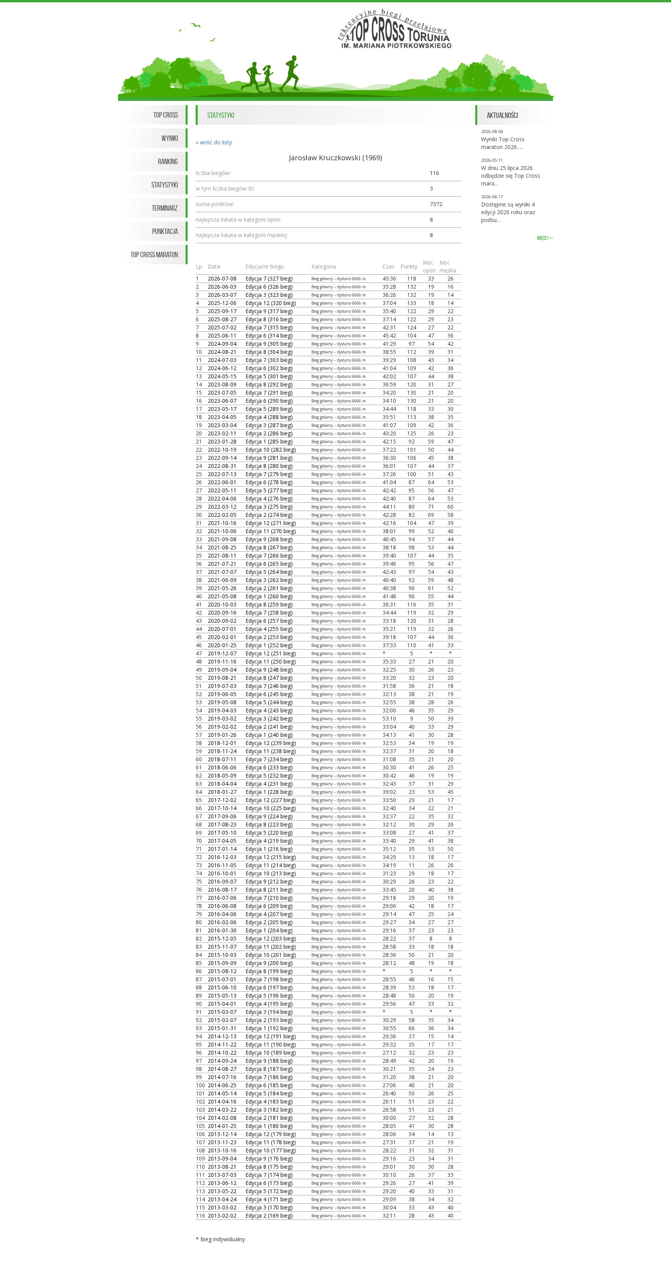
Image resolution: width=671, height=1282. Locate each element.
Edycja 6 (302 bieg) (269, 368)
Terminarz (165, 208)
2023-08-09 (222, 384)
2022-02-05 (222, 514)
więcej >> (545, 238)
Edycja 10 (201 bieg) (270, 954)
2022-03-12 (222, 506)
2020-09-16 (222, 612)
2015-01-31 (222, 1028)
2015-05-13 (222, 995)
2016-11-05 (222, 865)
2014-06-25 (222, 1085)
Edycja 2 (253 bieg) (269, 637)
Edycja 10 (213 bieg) (270, 873)
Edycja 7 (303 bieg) (269, 360)
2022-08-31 (222, 465)
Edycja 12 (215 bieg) (270, 857)
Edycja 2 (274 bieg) (269, 514)
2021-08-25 (222, 547)
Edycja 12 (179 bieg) (270, 1134)
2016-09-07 (222, 881)
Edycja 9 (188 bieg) (269, 1060)
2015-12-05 (222, 938)
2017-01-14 (222, 848)
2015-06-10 (222, 987)
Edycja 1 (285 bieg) (269, 441)
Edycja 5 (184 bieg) (269, 1093)
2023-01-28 (222, 441)
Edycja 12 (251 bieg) (270, 653)
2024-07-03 (222, 360)
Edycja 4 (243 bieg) (269, 710)
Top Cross (165, 115)
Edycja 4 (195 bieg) (269, 1003)
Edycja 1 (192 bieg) (269, 1028)
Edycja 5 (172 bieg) (269, 1191)
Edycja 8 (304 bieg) (269, 351)
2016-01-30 (222, 930)
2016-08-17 (222, 889)
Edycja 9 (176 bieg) (269, 1158)
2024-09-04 (222, 343)
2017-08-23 (222, 824)
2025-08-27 (222, 319)
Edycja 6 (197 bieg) (269, 987)
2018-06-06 (222, 767)
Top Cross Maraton (154, 254)
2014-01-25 (222, 1126)
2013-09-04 (222, 1158)
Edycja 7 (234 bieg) (269, 759)
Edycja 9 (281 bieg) (269, 457)
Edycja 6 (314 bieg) (269, 335)
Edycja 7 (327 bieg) (269, 278)
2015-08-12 (222, 971)
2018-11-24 (222, 751)
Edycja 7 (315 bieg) (269, 327)
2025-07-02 (222, 327)
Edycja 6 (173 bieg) (269, 1183)
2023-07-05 (222, 392)
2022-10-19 (222, 449)
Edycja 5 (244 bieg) (269, 702)
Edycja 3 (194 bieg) (269, 1011)
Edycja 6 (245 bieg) (269, 694)
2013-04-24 (222, 1199)
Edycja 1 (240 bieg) (269, 734)
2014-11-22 (222, 1044)
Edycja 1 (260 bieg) (269, 596)
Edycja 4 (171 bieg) (269, 1199)
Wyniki (170, 138)
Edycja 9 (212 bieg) (269, 881)
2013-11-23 (222, 1142)
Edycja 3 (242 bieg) (269, 718)
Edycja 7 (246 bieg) (269, 686)
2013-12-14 (222, 1134)
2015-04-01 (222, 1003)
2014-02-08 (222, 1117)
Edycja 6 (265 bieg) (269, 563)
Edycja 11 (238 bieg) (270, 751)
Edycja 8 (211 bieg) (269, 889)
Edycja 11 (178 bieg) (270, 1142)
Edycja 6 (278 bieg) (269, 482)
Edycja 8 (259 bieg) (269, 604)
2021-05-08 (222, 596)
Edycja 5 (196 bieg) (269, 995)
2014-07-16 (222, 1077)
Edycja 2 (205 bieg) (269, 922)
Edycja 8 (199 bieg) (269, 971)
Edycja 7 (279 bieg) (269, 474)
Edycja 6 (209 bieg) (269, 906)
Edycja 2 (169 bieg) (269, 1215)
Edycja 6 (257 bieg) (269, 620)
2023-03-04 (222, 425)
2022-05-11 (222, 490)
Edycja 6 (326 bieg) (269, 286)
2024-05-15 (222, 376)
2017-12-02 (222, 800)
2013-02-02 (222, 1215)
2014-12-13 (222, 1036)
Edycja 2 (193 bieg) (269, 1020)
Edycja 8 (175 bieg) (269, 1166)
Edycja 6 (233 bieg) (269, 767)
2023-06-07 (222, 400)
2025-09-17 (222, 311)
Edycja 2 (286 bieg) (269, 433)
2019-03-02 (222, 718)
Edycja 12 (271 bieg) (270, 523)
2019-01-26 (222, 734)
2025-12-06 (222, 303)
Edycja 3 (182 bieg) (269, 1109)
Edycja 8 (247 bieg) (269, 677)
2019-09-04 (222, 669)
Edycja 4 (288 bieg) (269, 417)
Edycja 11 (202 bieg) (270, 946)
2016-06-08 (222, 906)
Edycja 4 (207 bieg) (269, 914)
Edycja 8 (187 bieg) (269, 1068)
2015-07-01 (222, 979)
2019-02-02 (222, 726)
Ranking (168, 161)
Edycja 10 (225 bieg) (270, 808)
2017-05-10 (222, 832)
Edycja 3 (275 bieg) (269, 506)
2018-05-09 (222, 775)
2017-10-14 (222, 808)
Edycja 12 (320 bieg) (270, 303)
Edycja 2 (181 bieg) (269, 1117)
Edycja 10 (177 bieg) (270, 1150)
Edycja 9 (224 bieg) (269, 816)
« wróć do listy (214, 142)
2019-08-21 (222, 677)
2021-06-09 (222, 580)
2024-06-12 (222, 368)
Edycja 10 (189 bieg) (270, 1052)
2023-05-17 (222, 408)
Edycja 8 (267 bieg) (269, 547)
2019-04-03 (222, 710)
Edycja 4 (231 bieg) (269, 783)
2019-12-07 (222, 653)
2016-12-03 (222, 857)
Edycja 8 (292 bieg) (269, 384)
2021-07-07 (222, 571)
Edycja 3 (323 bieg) (269, 294)
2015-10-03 (222, 954)
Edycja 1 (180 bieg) (269, 1126)
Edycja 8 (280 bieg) (269, 465)
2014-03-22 (222, 1109)
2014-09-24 (222, 1060)
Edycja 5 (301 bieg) (269, 376)
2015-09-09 (222, 963)
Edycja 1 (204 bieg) (269, 930)
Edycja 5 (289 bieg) (269, 408)
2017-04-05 (222, 840)
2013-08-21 (222, 1166)
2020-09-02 (222, 620)
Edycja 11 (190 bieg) (270, 1044)
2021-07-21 (222, 563)
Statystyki (164, 184)
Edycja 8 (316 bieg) (269, 319)
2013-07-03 (222, 1174)
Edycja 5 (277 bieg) (269, 490)
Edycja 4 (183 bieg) (269, 1101)
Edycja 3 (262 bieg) (269, 580)
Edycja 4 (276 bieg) (269, 498)
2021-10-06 (222, 531)
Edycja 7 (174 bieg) (269, 1174)
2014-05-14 (222, 1093)
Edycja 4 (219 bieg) (269, 840)
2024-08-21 (222, 351)
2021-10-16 (222, 523)
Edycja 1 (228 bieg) (269, 791)
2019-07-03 (222, 686)
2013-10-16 (222, 1150)
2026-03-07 (222, 294)
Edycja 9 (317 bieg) (269, 311)
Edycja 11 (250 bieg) (270, 661)
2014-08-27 (222, 1068)
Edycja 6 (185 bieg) (269, 1085)
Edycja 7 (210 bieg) (269, 897)
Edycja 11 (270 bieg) (270, 531)
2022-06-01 (222, 482)
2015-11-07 (222, 946)
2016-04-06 (222, 914)
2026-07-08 (222, 278)
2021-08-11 (222, 555)
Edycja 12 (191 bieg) (270, 1036)
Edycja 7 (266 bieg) (269, 555)
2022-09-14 (222, 457)
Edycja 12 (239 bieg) (270, 743)
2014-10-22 (222, 1052)
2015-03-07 (222, 1011)
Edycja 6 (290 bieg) (269, 400)
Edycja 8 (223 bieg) (269, 824)
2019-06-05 (222, 694)
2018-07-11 (222, 759)
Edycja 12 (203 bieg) (270, 938)
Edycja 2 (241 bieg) (269, 726)
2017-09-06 (222, 816)
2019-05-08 (222, 702)
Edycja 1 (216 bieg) (269, 848)
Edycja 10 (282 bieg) (270, 449)
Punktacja (165, 231)
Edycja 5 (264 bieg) (269, 571)
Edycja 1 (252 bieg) (269, 645)
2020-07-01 (222, 628)
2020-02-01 (222, 637)
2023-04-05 (222, 417)
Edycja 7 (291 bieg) (269, 392)
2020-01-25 (222, 645)
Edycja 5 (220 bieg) (269, 832)
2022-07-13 (222, 474)
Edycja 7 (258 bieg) (269, 612)
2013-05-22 (222, 1191)
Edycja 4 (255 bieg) (269, 628)
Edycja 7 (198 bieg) (269, 979)
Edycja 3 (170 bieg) (269, 1207)
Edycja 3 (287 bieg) (269, 425)
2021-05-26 (222, 588)
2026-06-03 (222, 286)
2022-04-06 (222, 498)
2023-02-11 (222, 433)
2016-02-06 (222, 922)
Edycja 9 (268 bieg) (269, 539)
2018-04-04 (222, 783)
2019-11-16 (222, 661)
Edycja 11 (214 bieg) (270, 865)
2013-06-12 (222, 1183)
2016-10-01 (222, 873)
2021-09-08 (222, 539)
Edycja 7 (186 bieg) (269, 1077)
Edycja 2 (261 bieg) (269, 588)
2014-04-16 (222, 1101)
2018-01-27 (222, 791)
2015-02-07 (222, 1020)
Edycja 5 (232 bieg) (269, 775)
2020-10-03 (222, 604)
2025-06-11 (222, 335)
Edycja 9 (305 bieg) (269, 343)
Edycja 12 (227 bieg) (270, 800)
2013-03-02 (222, 1207)
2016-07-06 (222, 897)
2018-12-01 (222, 743)
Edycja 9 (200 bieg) (269, 963)
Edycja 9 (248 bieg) (269, 669)
